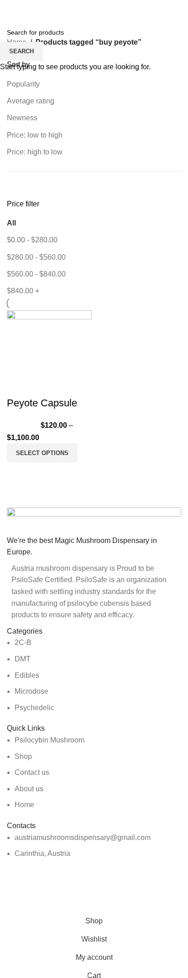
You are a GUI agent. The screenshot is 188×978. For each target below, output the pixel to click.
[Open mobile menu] (10, 9)
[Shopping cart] (181, 9)
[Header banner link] (94, 489)
